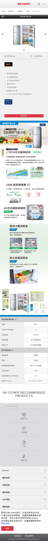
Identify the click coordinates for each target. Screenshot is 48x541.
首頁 (3, 11)
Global (5, 470)
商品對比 (38, 56)
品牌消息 (6, 485)
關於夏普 (6, 478)
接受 (7, 528)
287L (8, 64)
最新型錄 (6, 507)
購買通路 (24, 116)
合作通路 (6, 499)
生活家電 (11, 11)
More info (5, 523)
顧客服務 (6, 492)
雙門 (27, 11)
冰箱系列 (20, 11)
